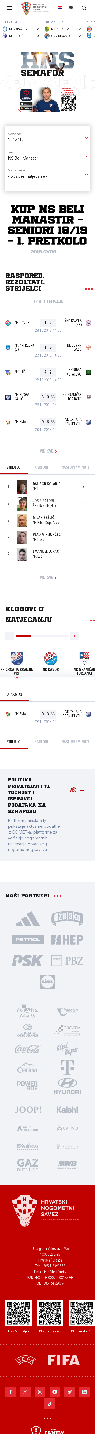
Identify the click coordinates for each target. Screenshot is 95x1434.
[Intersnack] (67, 1049)
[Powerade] (28, 1085)
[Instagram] (40, 1392)
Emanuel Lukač (46, 552)
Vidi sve (46, 451)
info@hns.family (55, 1272)
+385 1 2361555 (53, 1266)
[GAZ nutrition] (28, 1165)
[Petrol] (28, 939)
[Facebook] (10, 1392)
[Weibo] (69, 1392)
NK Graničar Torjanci (72, 397)
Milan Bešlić (43, 518)
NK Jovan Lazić (74, 348)
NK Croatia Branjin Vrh (72, 422)
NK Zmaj (21, 422)
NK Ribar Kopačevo (74, 372)
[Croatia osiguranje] (28, 1030)
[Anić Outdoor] (28, 1128)
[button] (47, 140)
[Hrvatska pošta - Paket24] (67, 1012)
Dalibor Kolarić (46, 484)
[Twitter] (25, 1392)
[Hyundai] (67, 1085)
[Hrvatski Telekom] (67, 1067)
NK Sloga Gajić (22, 397)
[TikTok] (49, 1403)
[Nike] (28, 918)
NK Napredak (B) (24, 348)
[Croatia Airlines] (67, 1030)
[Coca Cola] (28, 1049)
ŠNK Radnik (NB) (73, 323)
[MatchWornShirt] (67, 1165)
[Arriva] (67, 1128)
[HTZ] (28, 1012)
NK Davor (22, 323)
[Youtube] (55, 1392)
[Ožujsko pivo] (67, 918)
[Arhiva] (83, 7)
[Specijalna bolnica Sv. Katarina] (67, 1146)
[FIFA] (64, 1360)
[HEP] (67, 939)
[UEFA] (25, 1360)
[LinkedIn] (84, 1392)
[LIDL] (47, 981)
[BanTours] (28, 1146)
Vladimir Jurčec (47, 535)
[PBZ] (67, 960)
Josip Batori (43, 501)
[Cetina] (28, 1067)
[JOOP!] (28, 1109)
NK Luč (20, 372)
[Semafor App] (47, 99)
